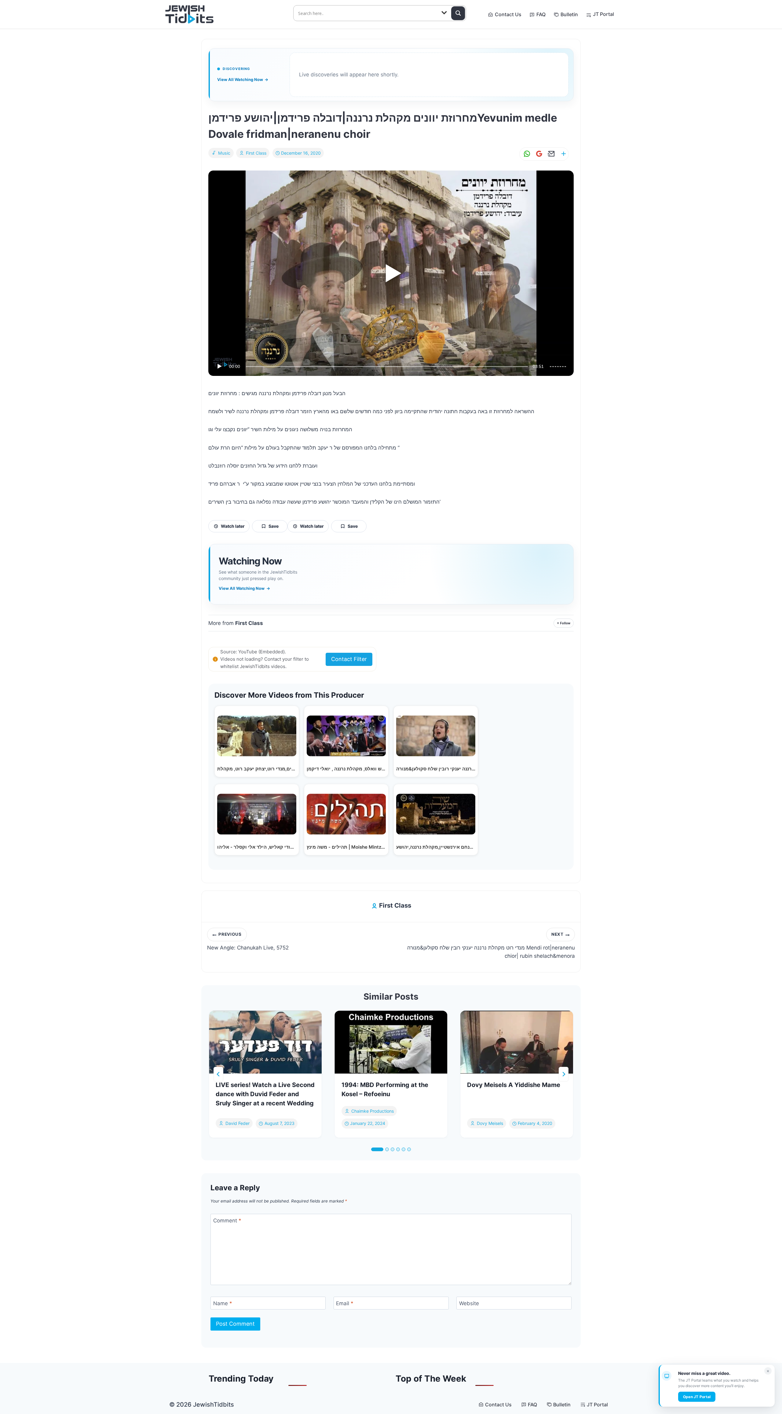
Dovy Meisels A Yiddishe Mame (513, 1085)
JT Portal (603, 14)
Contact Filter (349, 659)
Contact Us (508, 14)
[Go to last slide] (218, 1074)
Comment (227, 1221)
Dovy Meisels (490, 1123)
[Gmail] (538, 154)
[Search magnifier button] (458, 13)
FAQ (541, 14)
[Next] (563, 1074)
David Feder (237, 1123)
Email (344, 1303)
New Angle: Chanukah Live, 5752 (248, 941)
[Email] (550, 154)
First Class (256, 153)
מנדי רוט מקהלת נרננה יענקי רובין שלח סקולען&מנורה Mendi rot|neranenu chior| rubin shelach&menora (491, 945)
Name (222, 1303)
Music (224, 153)
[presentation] (265, 1042)
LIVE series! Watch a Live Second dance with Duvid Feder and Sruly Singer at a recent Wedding (265, 1094)
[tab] (377, 1149)
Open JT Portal (697, 1396)
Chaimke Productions (372, 1111)
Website (469, 1303)
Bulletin (569, 14)
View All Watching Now (242, 79)
